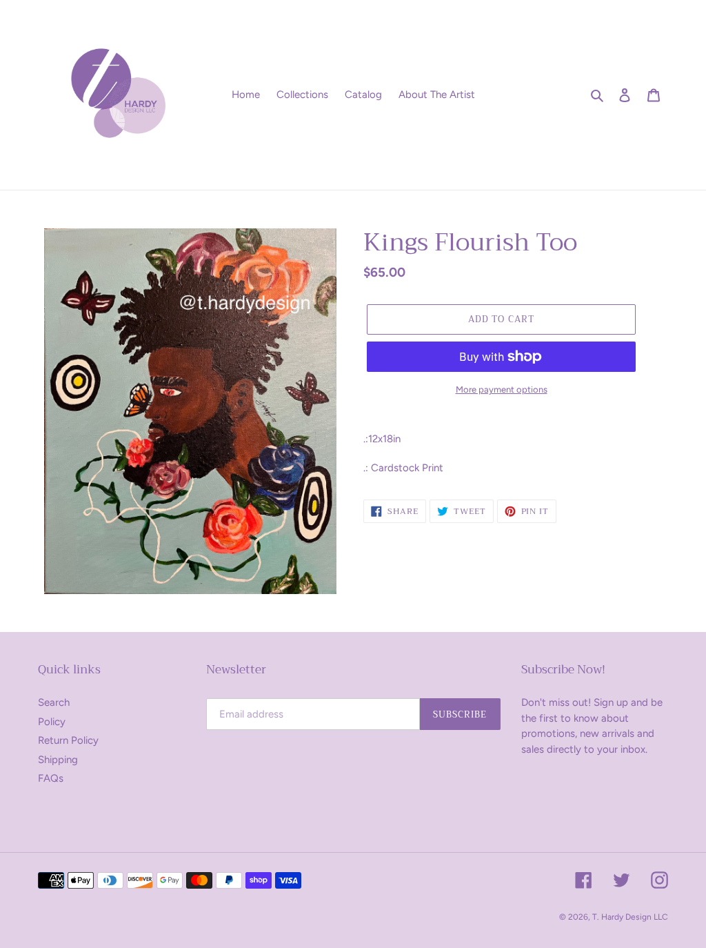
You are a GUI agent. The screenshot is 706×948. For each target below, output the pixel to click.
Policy (51, 721)
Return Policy (68, 740)
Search (54, 702)
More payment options (501, 389)
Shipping (58, 759)
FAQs (50, 778)
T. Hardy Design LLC (630, 917)
